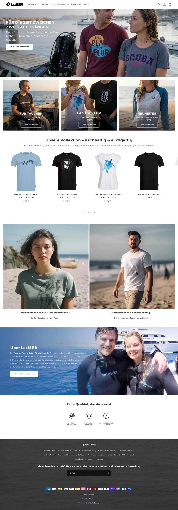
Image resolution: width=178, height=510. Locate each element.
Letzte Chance (80, 455)
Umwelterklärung (89, 450)
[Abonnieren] (108, 473)
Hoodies (41, 318)
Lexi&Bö (92, 499)
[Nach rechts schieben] (94, 212)
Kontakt (77, 450)
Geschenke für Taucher (107, 450)
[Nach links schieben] (83, 212)
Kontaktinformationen (83, 459)
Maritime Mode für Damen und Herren (58, 455)
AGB (123, 455)
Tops (56, 318)
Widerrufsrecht (114, 455)
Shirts (33, 318)
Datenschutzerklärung (97, 455)
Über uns (46, 450)
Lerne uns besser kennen (24, 374)
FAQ (53, 450)
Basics (49, 318)
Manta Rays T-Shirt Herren (26, 194)
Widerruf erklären (64, 450)
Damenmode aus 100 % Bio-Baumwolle (44, 312)
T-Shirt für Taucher (126, 450)
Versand (131, 455)
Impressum (99, 459)
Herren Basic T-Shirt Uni (149, 194)
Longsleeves (142, 318)
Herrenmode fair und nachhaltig (131, 312)
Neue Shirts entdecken (19, 46)
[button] (32, 4)
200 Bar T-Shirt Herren (67, 194)
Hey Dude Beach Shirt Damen (108, 194)
